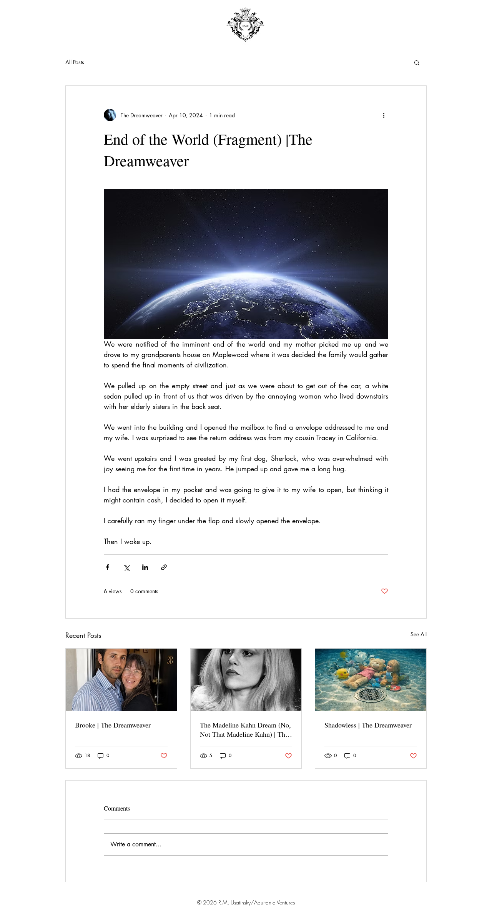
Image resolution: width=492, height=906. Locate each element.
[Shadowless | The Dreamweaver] (370, 680)
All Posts (74, 62)
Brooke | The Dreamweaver (113, 724)
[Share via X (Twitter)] (126, 567)
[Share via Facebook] (107, 567)
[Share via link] (164, 567)
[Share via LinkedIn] (145, 567)
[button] (417, 62)
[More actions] (383, 115)
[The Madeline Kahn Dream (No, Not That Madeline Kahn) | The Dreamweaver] (246, 680)
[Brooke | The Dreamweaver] (121, 680)
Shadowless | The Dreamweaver (368, 724)
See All (419, 634)
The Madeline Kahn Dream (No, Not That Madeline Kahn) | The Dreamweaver (245, 729)
